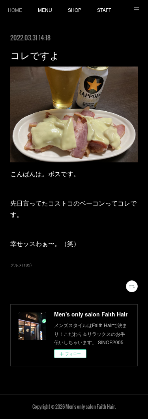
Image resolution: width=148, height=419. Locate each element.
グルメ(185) (21, 265)
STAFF (104, 9)
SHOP (74, 9)
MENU (45, 9)
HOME (15, 9)
